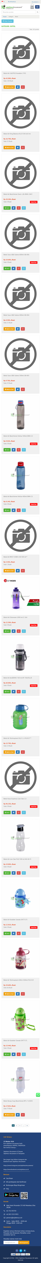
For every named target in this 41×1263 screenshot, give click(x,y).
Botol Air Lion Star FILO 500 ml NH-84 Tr (17, 859)
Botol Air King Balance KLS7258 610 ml (17, 134)
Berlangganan (24, 1242)
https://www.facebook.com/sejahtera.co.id (16, 1169)
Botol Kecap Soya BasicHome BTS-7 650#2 (18, 1101)
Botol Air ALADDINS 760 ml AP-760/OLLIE (18, 678)
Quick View (20, 57)
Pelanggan (35, 2)
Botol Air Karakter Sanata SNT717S (15, 920)
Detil (7, 208)
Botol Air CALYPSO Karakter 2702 (15, 73)
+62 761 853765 (11, 1211)
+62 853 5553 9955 (12, 1214)
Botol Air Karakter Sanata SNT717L (15, 1040)
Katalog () (12, 1)
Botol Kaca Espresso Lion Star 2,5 (15, 799)
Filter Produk (8, 21)
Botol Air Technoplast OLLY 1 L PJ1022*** (17, 738)
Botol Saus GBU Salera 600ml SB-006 (16, 255)
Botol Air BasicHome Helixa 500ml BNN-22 (18, 436)
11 (27, 1125)
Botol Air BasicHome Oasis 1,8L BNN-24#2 (18, 194)
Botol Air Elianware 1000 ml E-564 (15, 617)
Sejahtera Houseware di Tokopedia (13, 1153)
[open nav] (37, 7)
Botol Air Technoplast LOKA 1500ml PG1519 (19, 980)
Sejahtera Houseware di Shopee (13, 1151)
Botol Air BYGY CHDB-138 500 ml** (15, 557)
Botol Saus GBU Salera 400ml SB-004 (16, 315)
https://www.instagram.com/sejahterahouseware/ (18, 1165)
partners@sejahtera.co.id (14, 1218)
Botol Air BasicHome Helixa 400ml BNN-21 (18, 496)
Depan (5, 16)
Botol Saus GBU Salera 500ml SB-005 (16, 375)
